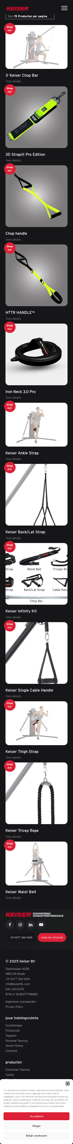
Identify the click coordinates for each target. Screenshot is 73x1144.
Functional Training (17, 1069)
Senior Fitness (14, 1045)
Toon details (13, 81)
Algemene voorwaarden (20, 1001)
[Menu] (63, 7)
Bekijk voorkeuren (36, 1135)
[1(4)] (17, 7)
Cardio (9, 1074)
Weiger (36, 1125)
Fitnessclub (12, 1030)
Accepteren (36, 1116)
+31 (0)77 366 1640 (17, 979)
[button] (67, 1083)
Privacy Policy (14, 1006)
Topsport (10, 1035)
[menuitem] (63, 8)
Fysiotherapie (13, 1025)
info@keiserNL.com (17, 984)
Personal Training (16, 1040)
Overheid (11, 1051)
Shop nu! (10, 28)
